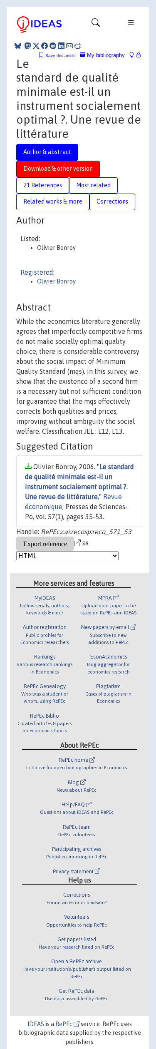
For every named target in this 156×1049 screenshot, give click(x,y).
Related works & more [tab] (52, 201)
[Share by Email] (69, 46)
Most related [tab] (93, 185)
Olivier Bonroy (56, 281)
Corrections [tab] (112, 201)
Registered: (37, 272)
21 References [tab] (42, 185)
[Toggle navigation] (95, 24)
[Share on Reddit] (53, 46)
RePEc (64, 1024)
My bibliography (105, 55)
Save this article (60, 55)
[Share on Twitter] (36, 46)
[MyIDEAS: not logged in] (134, 55)
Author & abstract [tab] (47, 152)
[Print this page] (77, 46)
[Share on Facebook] (44, 46)
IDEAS (35, 1024)
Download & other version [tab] (58, 168)
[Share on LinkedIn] (61, 46)
